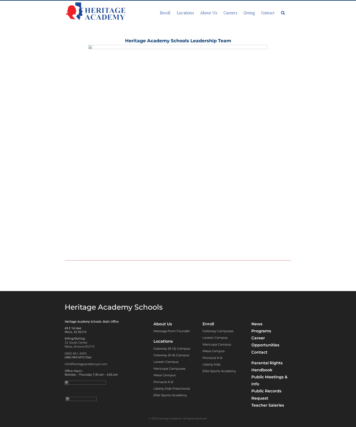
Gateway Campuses (218, 331)
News (256, 324)
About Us (162, 324)
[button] (283, 13)
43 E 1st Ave (73, 328)
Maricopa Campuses (169, 368)
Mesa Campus (164, 375)
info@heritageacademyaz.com (86, 364)
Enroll (208, 324)
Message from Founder (171, 331)
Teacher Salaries (267, 405)
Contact (259, 352)
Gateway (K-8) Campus (171, 355)
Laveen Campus (166, 362)
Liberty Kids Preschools (171, 388)
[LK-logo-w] (81, 398)
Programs (261, 331)
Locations (163, 341)
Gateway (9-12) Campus (171, 348)
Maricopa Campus (217, 344)
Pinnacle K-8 (163, 382)
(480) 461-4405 (76, 353)
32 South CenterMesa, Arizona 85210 (80, 344)
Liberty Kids (212, 364)
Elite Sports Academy (170, 395)
